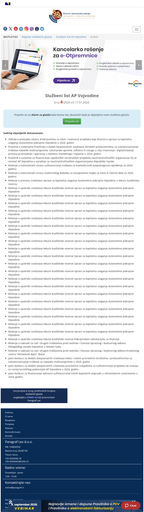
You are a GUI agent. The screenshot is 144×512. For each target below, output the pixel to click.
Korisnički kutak (12, 432)
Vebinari (9, 428)
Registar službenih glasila (37, 36)
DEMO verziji (34, 397)
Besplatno (10, 420)
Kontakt (8, 435)
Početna (9, 412)
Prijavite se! (72, 121)
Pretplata (9, 424)
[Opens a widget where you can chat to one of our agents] (130, 505)
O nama (9, 416)
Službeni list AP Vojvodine (71, 36)
